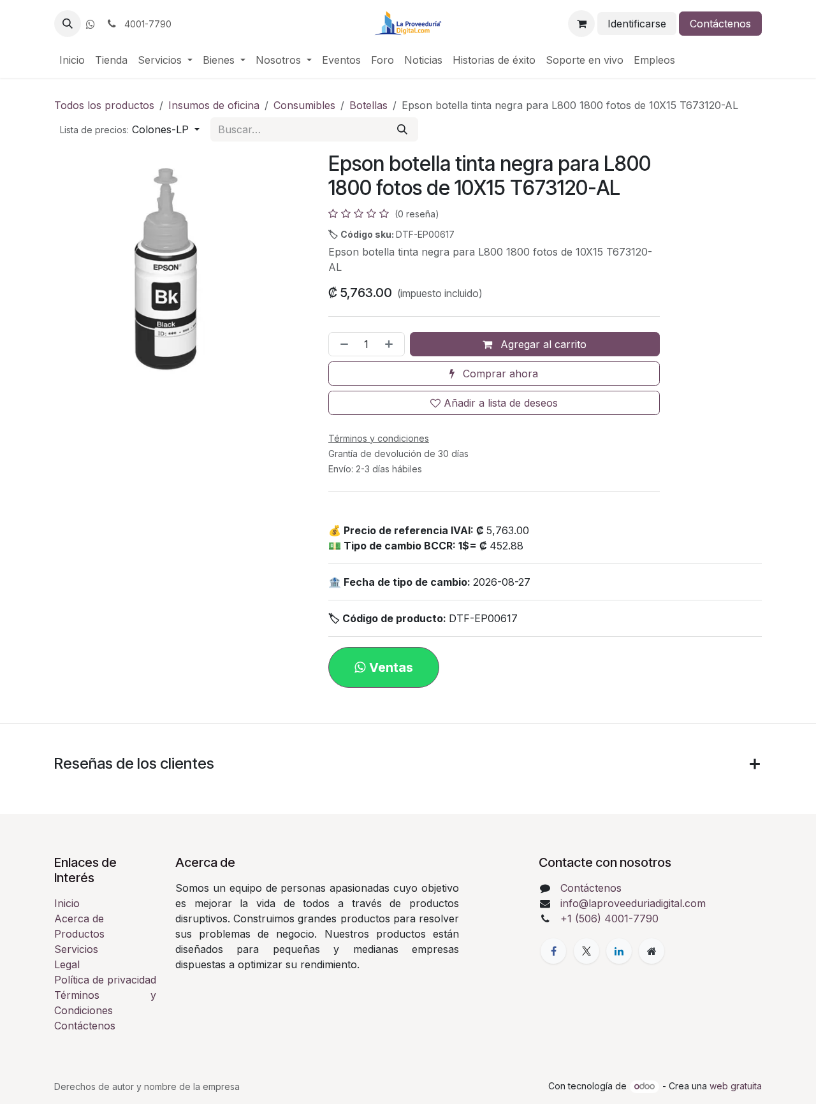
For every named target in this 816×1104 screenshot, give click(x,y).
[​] (91, 24)
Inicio (67, 903)
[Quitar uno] (341, 344)
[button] (67, 23)
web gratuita (736, 1085)
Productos (79, 933)
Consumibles (304, 105)
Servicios (76, 949)
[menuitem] (72, 60)
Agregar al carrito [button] (541, 344)
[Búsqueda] (402, 129)
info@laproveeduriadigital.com (633, 903)
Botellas (368, 105)
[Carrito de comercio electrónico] (581, 23)
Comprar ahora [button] (499, 373)
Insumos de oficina (213, 105)
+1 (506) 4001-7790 (609, 918)
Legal (67, 964)
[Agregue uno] (391, 344)
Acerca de (79, 918)
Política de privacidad (105, 979)
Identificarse (637, 23)
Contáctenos (720, 23)
